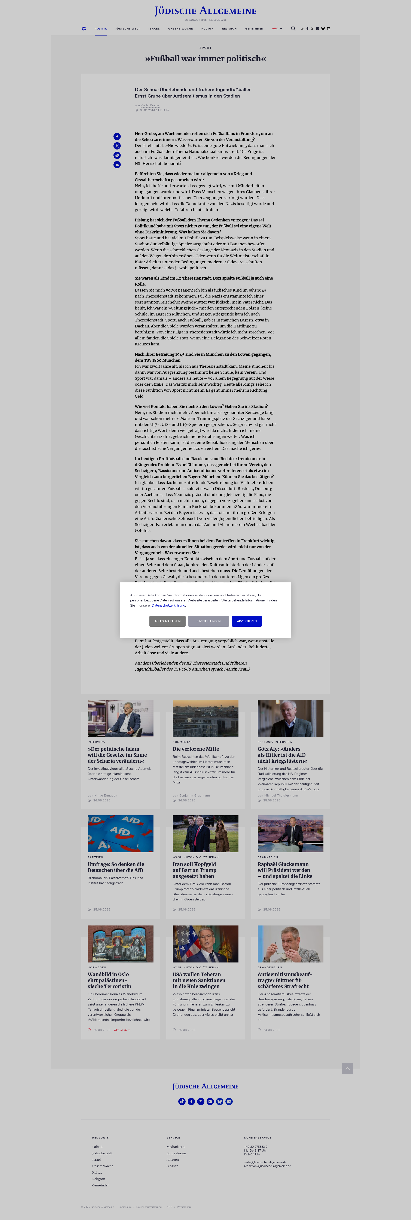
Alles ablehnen (167, 621)
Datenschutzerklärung (168, 605)
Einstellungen (208, 621)
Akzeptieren (247, 621)
